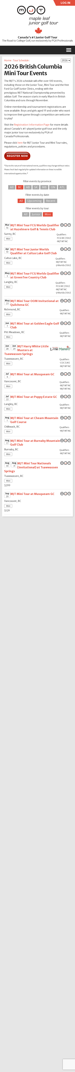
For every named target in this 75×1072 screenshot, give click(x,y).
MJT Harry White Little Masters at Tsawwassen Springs (26, 350)
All (12, 187)
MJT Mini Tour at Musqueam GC (32, 374)
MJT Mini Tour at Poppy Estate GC (33, 397)
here (20, 143)
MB (44, 187)
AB (28, 187)
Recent (50, 200)
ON (53, 187)
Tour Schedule (21, 60)
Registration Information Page (32, 124)
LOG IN (65, 3)
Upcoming (34, 200)
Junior (36, 214)
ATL (62, 187)
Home (7, 60)
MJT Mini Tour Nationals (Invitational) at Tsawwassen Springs (31, 467)
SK (36, 187)
